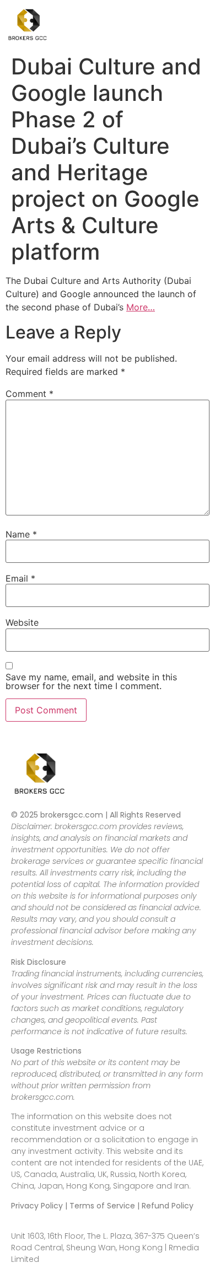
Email (20, 578)
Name (21, 534)
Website (22, 622)
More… (140, 307)
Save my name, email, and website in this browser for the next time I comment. (91, 681)
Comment (29, 393)
